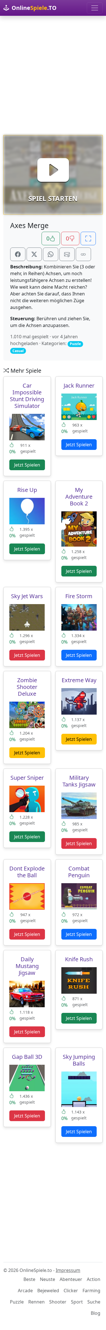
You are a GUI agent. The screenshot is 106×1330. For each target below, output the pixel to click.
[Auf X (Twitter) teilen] (34, 254)
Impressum (68, 1270)
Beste (29, 1279)
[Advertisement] (53, 75)
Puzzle (17, 1302)
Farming (91, 1290)
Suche (93, 1302)
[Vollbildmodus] (88, 238)
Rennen (36, 1302)
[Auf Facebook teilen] (17, 254)
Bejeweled (48, 1290)
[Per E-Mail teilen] (67, 254)
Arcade (25, 1290)
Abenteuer (71, 1279)
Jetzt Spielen (27, 465)
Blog (95, 1313)
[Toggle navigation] (95, 8)
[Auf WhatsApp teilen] (50, 254)
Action (93, 1279)
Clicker (71, 1290)
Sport (77, 1302)
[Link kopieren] (83, 254)
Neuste (47, 1279)
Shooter (57, 1302)
